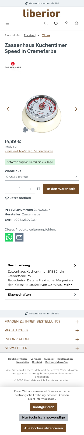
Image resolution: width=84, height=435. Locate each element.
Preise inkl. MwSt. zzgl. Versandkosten (29, 151)
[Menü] (7, 23)
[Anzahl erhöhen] (30, 189)
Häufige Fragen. (18, 359)
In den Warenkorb (61, 189)
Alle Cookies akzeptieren (43, 428)
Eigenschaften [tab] (19, 294)
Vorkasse (36, 359)
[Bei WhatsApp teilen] (9, 237)
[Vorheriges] (8, 109)
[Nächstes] (75, 109)
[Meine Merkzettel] (56, 23)
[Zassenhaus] (42, 65)
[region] (42, 109)
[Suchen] (46, 23)
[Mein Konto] (66, 23)
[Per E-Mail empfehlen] (19, 237)
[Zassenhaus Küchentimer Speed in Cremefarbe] (42, 109)
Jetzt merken (20, 198)
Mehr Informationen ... (42, 398)
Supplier (49, 359)
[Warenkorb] (76, 23)
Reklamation (65, 359)
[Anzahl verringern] (9, 189)
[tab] (42, 275)
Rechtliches (16, 330)
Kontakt (37, 362)
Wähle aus (13, 171)
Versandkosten (69, 370)
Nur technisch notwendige (43, 417)
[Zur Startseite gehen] (42, 13)
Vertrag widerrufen (56, 362)
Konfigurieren (43, 407)
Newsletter (22, 362)
